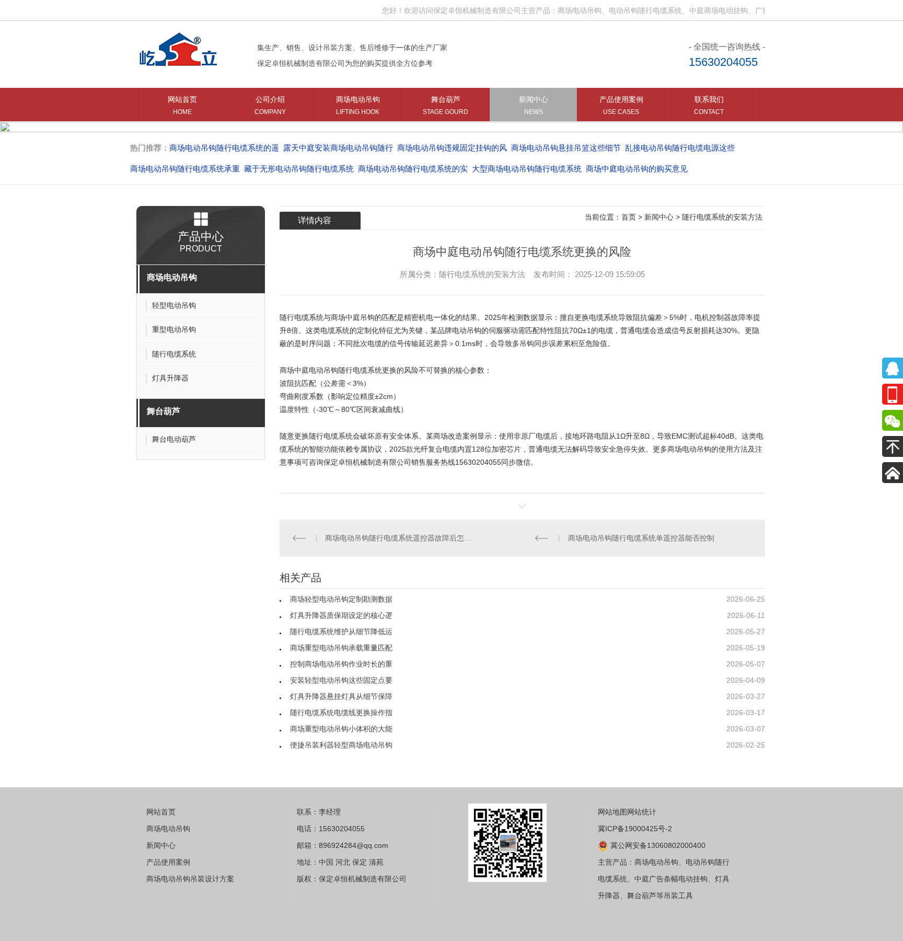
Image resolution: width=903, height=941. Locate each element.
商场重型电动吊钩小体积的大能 (341, 729)
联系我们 (709, 105)
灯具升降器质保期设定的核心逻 (341, 615)
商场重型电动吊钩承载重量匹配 (341, 648)
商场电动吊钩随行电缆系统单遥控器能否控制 (641, 538)
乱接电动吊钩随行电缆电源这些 (680, 147)
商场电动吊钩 (358, 105)
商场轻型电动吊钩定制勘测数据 (341, 599)
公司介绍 (270, 105)
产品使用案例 (621, 105)
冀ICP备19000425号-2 (635, 828)
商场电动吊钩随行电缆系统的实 (413, 168)
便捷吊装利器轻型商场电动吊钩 (341, 745)
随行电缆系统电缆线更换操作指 (341, 712)
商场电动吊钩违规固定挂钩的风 (452, 147)
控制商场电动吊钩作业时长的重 (341, 664)
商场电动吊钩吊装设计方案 (190, 879)
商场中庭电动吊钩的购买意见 (637, 168)
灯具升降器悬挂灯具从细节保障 (341, 696)
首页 (628, 217)
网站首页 (182, 105)
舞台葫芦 (445, 105)
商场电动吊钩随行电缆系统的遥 (224, 147)
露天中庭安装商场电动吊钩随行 (338, 147)
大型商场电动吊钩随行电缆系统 (527, 168)
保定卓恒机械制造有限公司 (367, 462)
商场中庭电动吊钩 (309, 370)
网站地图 (612, 812)
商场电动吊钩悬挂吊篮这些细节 (566, 147)
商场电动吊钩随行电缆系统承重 (185, 168)
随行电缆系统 (301, 317)
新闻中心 (533, 105)
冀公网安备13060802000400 (656, 845)
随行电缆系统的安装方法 (722, 217)
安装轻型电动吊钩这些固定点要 (341, 680)
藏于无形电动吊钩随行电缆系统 (299, 168)
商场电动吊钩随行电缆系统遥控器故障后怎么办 (401, 538)
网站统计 (641, 812)
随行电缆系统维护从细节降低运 (341, 631)
